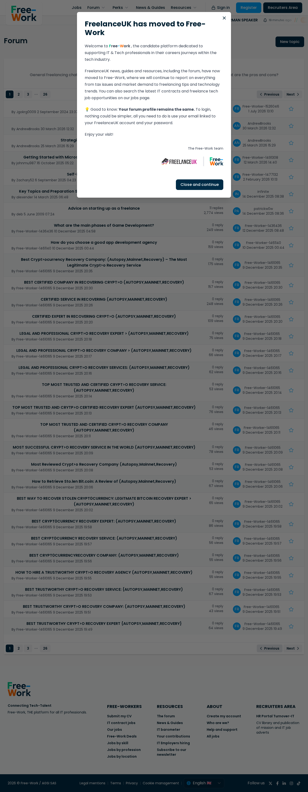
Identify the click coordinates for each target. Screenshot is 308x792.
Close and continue (199, 184)
